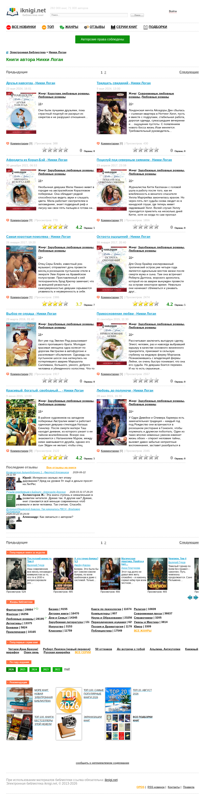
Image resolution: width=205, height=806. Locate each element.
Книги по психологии (106, 609)
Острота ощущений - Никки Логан (123, 237)
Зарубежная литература (66, 622)
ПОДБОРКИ (158, 27)
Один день (31, 652)
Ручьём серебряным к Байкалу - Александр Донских (36, 492)
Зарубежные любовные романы (70, 170)
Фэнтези (12, 614)
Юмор (138, 626)
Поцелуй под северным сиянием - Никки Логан (134, 160)
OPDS (140, 787)
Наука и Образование (106, 617)
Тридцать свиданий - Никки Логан (124, 83)
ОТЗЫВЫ (97, 27)
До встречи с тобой (131, 649)
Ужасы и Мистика (146, 622)
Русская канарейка (57, 652)
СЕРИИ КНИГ (126, 27)
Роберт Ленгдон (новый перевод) (66, 649)
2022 (57, 669)
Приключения (15, 631)
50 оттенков (103, 649)
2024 (34, 669)
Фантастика (14, 609)
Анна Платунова (130, 568)
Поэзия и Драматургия (107, 626)
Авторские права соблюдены (102, 39)
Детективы (14, 623)
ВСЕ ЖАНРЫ (143, 630)
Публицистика (101, 630)
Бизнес (54, 609)
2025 (22, 669)
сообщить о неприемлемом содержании (102, 762)
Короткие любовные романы (68, 93)
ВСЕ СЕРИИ (83, 652)
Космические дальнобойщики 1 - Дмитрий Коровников (37, 472)
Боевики (12, 627)
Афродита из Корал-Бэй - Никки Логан (36, 160)
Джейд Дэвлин (82, 565)
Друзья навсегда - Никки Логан (30, 83)
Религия (140, 609)
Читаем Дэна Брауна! (23, 649)
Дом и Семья (58, 617)
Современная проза (148, 613)
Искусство (56, 626)
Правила (188, 787)
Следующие (189, 72)
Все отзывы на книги (61, 467)
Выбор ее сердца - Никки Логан (31, 313)
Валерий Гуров (35, 565)
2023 (46, 669)
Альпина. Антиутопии (165, 649)
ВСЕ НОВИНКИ (24, 27)
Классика (55, 630)
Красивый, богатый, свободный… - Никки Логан (45, 390)
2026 (11, 669)
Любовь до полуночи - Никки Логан (125, 390)
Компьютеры (100, 613)
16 (39, 103)
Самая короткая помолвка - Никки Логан (38, 237)
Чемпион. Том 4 (177, 558)
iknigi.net (111, 780)
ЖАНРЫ (71, 27)
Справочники (143, 617)
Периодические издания (108, 622)
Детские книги (59, 613)
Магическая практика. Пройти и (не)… (132, 561)
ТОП (50, 27)
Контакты (174, 787)
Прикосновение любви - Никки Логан (126, 313)
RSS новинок (156, 787)
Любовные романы (52, 96)
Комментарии (19, 143)
